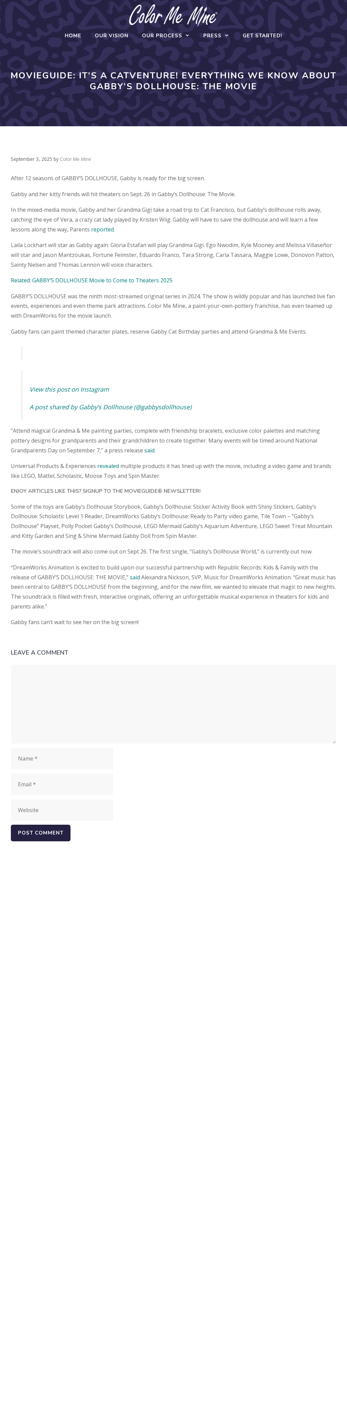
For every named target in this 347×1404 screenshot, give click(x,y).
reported (102, 229)
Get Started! (262, 35)
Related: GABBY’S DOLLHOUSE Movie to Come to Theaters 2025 (91, 280)
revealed (108, 466)
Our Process (162, 35)
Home (73, 35)
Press (212, 35)
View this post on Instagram (69, 389)
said (149, 450)
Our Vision (111, 35)
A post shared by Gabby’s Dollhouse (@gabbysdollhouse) (110, 407)
